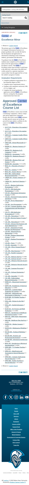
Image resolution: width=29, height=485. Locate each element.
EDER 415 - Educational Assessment (15, 282)
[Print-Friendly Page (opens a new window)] (25, 33)
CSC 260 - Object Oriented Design (15, 247)
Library (16, 419)
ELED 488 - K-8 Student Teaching (15, 297)
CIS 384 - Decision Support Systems (15, 218)
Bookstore (16, 421)
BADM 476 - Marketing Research (14, 156)
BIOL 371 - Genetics (11, 169)
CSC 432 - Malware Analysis (13, 256)
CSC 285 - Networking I (12, 216)
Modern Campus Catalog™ (18, 482)
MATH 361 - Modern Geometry (14, 324)
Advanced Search (5, 22)
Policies (24, 472)
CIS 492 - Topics (10, 243)
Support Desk (16, 427)
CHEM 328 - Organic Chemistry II (15, 177)
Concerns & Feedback (7, 472)
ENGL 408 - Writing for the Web (14, 301)
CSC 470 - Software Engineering (14, 272)
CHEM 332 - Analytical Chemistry (15, 181)
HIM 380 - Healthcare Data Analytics (15, 320)
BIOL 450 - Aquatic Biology (13, 171)
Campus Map (16, 440)
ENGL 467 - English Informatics (14, 305)
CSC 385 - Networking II (12, 222)
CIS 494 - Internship (11, 245)
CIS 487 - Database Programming (14, 239)
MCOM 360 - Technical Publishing (15, 332)
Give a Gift (16, 413)
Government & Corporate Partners (16, 437)
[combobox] (14, 9)
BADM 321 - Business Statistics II (15, 146)
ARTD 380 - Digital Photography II (15, 142)
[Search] (26, 18)
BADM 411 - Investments (12, 154)
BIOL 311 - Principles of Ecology (14, 166)
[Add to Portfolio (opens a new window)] (21, 33)
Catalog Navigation (9, 27)
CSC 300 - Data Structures (12, 251)
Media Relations (16, 434)
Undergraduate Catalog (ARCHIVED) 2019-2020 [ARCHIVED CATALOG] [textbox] (15, 9)
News (16, 408)
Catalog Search (13, 45)
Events (16, 411)
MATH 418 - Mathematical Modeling (15, 328)
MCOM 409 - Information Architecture (16, 339)
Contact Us (16, 389)
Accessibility (15, 472)
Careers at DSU (16, 424)
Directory (16, 416)
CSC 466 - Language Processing (14, 268)
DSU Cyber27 (16, 442)
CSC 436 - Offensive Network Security (16, 260)
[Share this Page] (23, 33)
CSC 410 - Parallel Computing (13, 253)
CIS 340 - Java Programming (13, 204)
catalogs (6, 480)
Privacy (20, 472)
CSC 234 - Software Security (13, 258)
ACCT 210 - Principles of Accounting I (16, 127)
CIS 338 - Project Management (14, 200)
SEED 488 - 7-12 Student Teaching (15, 347)
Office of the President (16, 429)
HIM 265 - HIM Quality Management (16, 316)
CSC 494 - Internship (11, 276)
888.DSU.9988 (16, 380)
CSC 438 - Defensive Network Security (16, 264)
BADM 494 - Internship (12, 164)
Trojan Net (16, 445)
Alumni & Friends (16, 432)
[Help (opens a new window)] (26, 33)
